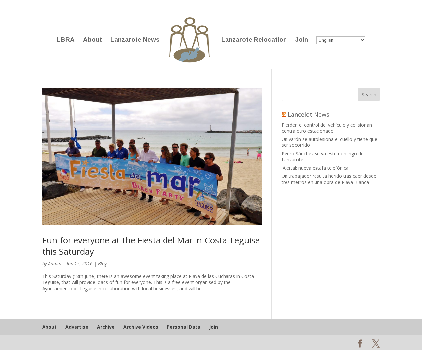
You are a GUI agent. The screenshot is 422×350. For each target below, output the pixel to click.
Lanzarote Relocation (254, 40)
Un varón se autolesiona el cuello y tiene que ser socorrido (329, 142)
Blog (102, 263)
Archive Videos (140, 327)
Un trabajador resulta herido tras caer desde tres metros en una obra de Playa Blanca (329, 179)
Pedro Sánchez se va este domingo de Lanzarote (323, 156)
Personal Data (183, 327)
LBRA (66, 40)
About (92, 40)
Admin (54, 263)
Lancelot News (308, 114)
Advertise (76, 327)
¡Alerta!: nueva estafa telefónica (315, 168)
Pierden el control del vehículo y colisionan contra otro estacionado (327, 128)
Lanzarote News (135, 40)
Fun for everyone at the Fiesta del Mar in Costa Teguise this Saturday (151, 245)
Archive (106, 327)
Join (301, 40)
